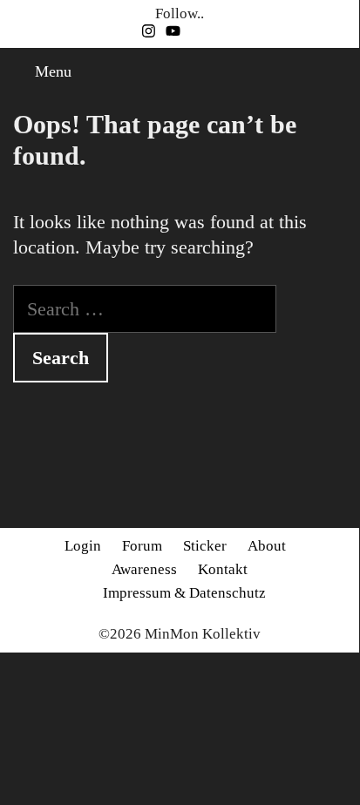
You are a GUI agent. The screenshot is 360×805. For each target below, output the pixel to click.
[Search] (341, 72)
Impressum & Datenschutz (184, 593)
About (267, 546)
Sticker (205, 546)
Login (83, 546)
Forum (142, 546)
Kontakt (223, 569)
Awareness (144, 569)
